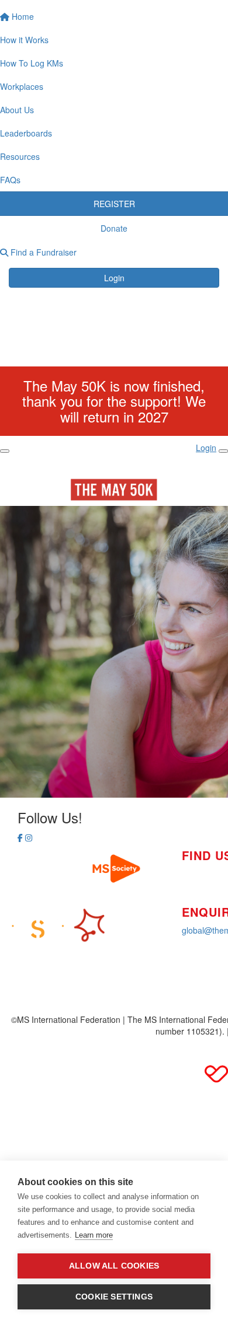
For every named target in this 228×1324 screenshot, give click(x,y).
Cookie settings (114, 1296)
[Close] (223, 451)
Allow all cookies (114, 1266)
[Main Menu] (4, 451)
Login (114, 278)
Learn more (94, 1235)
